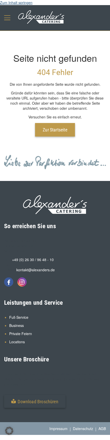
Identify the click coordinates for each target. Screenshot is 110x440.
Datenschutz (83, 428)
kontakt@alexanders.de (35, 269)
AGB (102, 428)
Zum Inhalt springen (16, 2)
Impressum (58, 428)
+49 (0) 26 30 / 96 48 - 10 (33, 259)
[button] (34, 401)
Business (16, 325)
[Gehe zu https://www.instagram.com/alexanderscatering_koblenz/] (22, 282)
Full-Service (18, 317)
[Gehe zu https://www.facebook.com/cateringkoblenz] (8, 282)
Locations (17, 341)
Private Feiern (20, 333)
